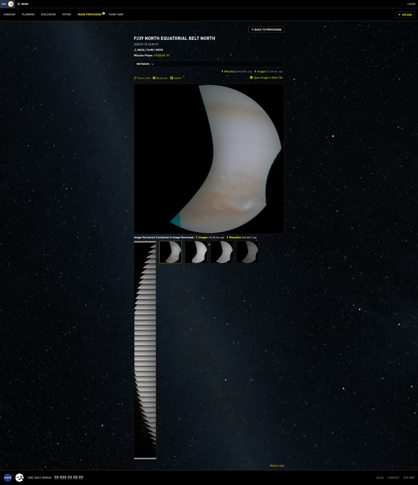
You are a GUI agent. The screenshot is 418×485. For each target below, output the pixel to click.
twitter (178, 78)
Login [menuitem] (411, 4)
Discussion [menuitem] (48, 14)
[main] (209, 242)
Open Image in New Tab (267, 77)
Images (269, 71)
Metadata (143, 64)
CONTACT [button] (394, 477)
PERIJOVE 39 (161, 55)
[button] (103, 14)
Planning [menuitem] (28, 14)
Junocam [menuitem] (9, 14)
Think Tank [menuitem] (116, 14)
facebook (161, 78)
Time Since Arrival (39, 477)
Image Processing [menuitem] (89, 14)
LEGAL (380, 477)
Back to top (277, 465)
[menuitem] (23, 4)
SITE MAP (409, 477)
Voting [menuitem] (66, 14)
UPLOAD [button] (407, 15)
